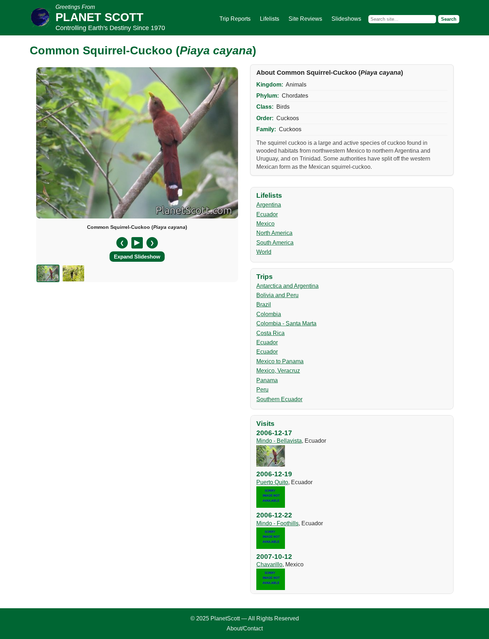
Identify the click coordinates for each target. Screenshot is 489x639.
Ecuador (267, 214)
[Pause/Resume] (137, 243)
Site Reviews (305, 19)
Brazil (263, 304)
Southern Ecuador (279, 399)
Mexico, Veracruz (278, 371)
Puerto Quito (272, 482)
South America (275, 243)
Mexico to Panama (280, 361)
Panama (267, 380)
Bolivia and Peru (277, 295)
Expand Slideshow (137, 257)
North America (274, 233)
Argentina (268, 205)
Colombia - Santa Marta (286, 323)
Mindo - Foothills (277, 523)
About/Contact (245, 628)
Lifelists (269, 19)
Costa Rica (270, 333)
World (263, 252)
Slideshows (346, 19)
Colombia (268, 314)
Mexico (265, 224)
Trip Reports (235, 19)
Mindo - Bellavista (279, 441)
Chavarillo (269, 564)
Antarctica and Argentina (287, 286)
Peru (262, 390)
